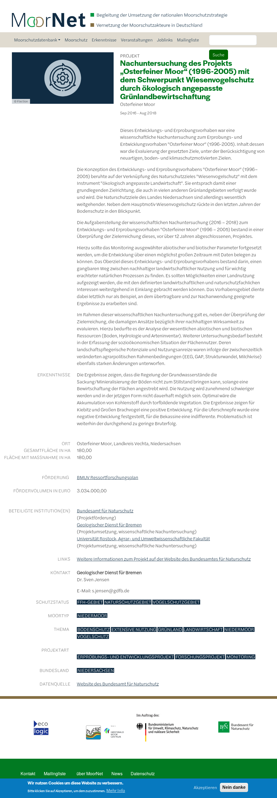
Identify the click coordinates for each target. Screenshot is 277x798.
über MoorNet (90, 773)
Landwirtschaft (203, 629)
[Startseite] (119, 7)
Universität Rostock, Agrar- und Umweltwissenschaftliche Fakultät (143, 538)
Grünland (170, 629)
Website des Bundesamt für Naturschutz (118, 683)
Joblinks (165, 40)
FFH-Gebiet (90, 602)
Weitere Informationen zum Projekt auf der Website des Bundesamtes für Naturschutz (164, 558)
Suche (219, 54)
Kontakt (28, 773)
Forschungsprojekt (200, 656)
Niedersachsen (95, 670)
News (117, 773)
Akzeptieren (205, 787)
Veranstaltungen (137, 40)
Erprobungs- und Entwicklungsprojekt (125, 656)
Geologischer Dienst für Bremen (109, 524)
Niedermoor (92, 615)
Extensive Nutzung (133, 629)
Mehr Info (115, 790)
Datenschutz (143, 773)
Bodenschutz (93, 629)
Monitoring (240, 656)
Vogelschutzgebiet (176, 602)
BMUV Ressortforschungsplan (107, 477)
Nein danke (234, 787)
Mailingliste (188, 40)
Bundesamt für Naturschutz (105, 510)
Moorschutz (76, 40)
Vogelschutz (93, 636)
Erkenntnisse (104, 40)
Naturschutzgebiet (127, 602)
